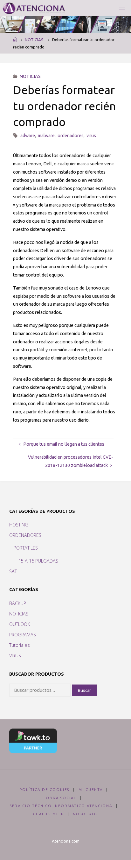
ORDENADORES (25, 535)
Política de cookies (44, 789)
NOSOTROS (85, 814)
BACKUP (17, 603)
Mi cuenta (91, 789)
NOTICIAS (34, 39)
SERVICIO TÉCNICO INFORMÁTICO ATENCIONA (61, 806)
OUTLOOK (19, 624)
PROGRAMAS (22, 635)
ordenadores (71, 135)
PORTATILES (26, 548)
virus (91, 135)
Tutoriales (19, 645)
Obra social (61, 798)
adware (27, 135)
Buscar (84, 690)
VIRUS (15, 656)
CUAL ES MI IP (48, 814)
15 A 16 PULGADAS (38, 561)
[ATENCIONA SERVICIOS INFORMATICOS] (34, 7)
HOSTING (18, 525)
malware (46, 135)
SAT (13, 571)
